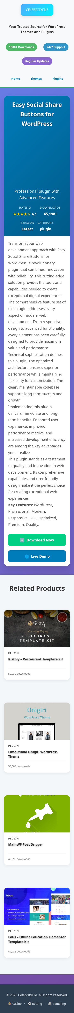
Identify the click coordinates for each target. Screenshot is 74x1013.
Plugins (57, 79)
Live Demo (37, 556)
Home (15, 79)
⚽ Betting (35, 1004)
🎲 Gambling (57, 1004)
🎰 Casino (15, 1004)
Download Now (37, 539)
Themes (36, 79)
